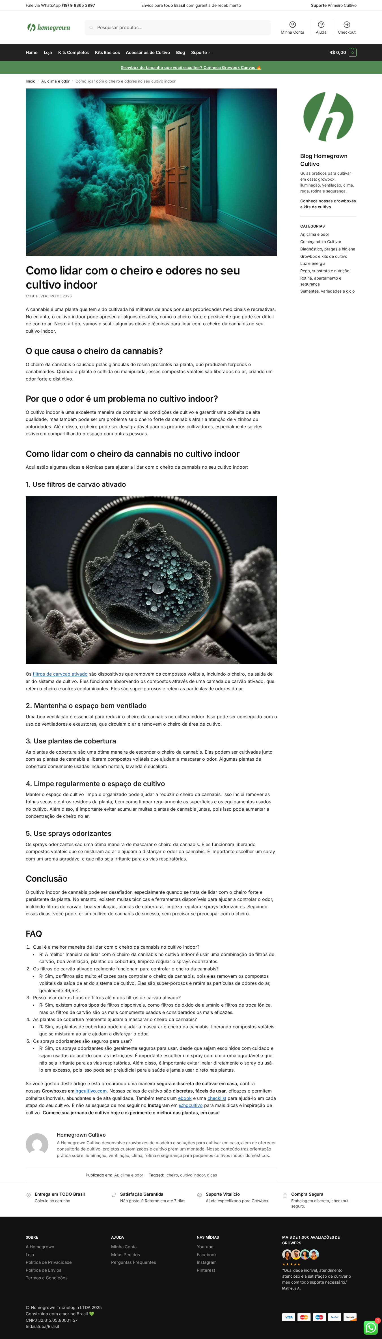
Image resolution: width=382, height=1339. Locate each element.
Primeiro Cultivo (334, 5)
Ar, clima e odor (55, 81)
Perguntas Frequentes (133, 1262)
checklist (217, 1098)
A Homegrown (40, 1246)
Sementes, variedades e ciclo (327, 291)
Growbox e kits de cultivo (323, 256)
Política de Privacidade (49, 1262)
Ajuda (321, 32)
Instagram (207, 1262)
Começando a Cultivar (320, 241)
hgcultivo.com (91, 1091)
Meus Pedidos (125, 1254)
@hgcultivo (191, 1105)
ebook (185, 1098)
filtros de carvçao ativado (60, 674)
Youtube (205, 1246)
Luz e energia (312, 263)
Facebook (207, 1254)
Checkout (347, 32)
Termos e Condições (47, 1277)
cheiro (172, 1175)
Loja (30, 1254)
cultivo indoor (192, 1175)
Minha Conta (292, 32)
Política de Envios (43, 1270)
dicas (212, 1175)
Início (30, 81)
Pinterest (206, 1270)
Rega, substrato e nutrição (324, 270)
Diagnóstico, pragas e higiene (327, 248)
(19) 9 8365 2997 (78, 5)
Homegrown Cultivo (81, 1135)
